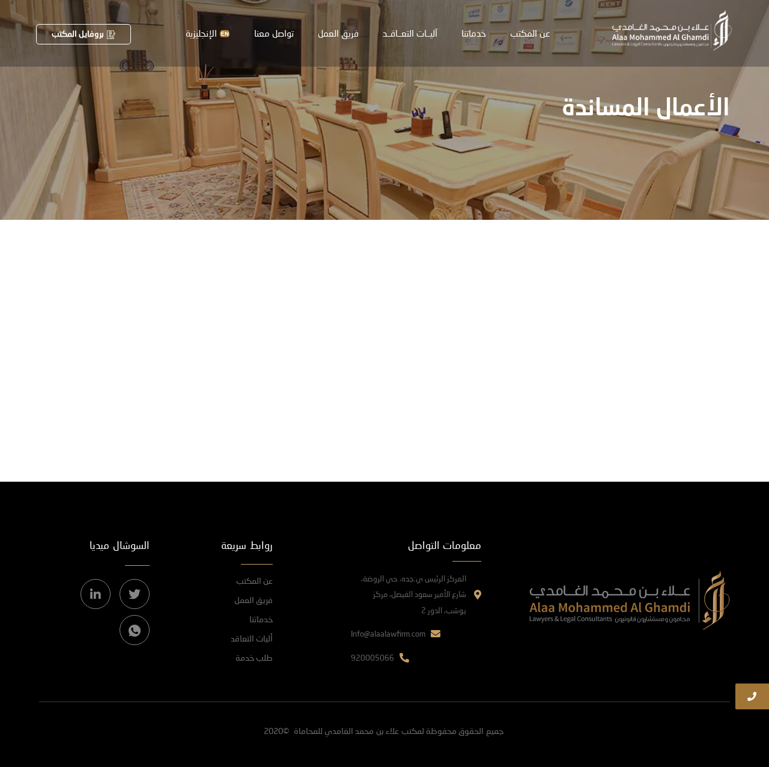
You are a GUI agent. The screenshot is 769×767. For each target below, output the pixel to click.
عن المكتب (530, 33)
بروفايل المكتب (78, 33)
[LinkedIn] (96, 594)
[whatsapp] (135, 630)
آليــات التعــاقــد (410, 33)
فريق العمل (338, 33)
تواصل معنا (274, 33)
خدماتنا (473, 33)
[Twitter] (135, 594)
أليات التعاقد (252, 638)
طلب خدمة (254, 657)
